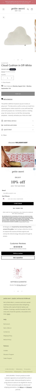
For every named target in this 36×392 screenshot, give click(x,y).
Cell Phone (6, 196)
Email (4, 190)
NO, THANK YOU (18, 208)
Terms (27, 221)
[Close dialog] (34, 169)
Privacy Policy (22, 221)
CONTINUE (18, 203)
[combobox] (4, 198)
